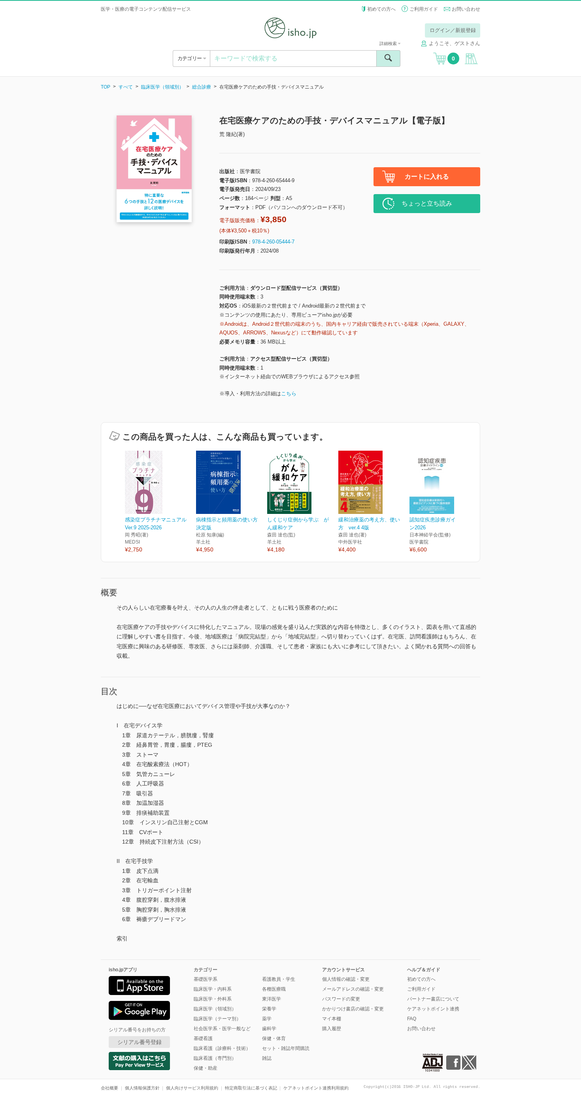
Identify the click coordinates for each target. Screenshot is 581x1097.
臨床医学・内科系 (213, 989)
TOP (105, 87)
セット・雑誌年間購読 (285, 1048)
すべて (126, 87)
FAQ (411, 1018)
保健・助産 (205, 1068)
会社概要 (109, 1088)
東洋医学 (271, 999)
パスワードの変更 (341, 999)
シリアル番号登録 (139, 1042)
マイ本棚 (331, 1018)
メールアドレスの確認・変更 (353, 989)
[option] (160, 502)
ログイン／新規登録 (453, 30)
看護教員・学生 (278, 979)
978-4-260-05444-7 (273, 242)
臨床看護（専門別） (215, 1058)
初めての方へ (381, 9)
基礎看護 (203, 1038)
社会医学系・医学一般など (222, 1028)
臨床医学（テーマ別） (217, 1018)
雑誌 (267, 1058)
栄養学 (269, 1009)
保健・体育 (274, 1038)
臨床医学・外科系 (213, 999)
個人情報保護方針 (142, 1088)
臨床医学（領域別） (162, 87)
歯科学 (269, 1028)
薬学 (267, 1018)
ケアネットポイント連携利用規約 (316, 1088)
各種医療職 (274, 989)
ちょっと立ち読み (427, 203)
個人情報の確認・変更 (346, 979)
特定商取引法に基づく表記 (251, 1088)
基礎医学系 (205, 979)
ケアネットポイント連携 (433, 1009)
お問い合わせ (466, 9)
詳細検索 (388, 43)
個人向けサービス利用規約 (192, 1088)
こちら (288, 394)
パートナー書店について (433, 999)
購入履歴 (331, 1028)
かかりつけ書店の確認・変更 (353, 1009)
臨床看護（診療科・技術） (222, 1048)
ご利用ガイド (423, 9)
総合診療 (201, 87)
